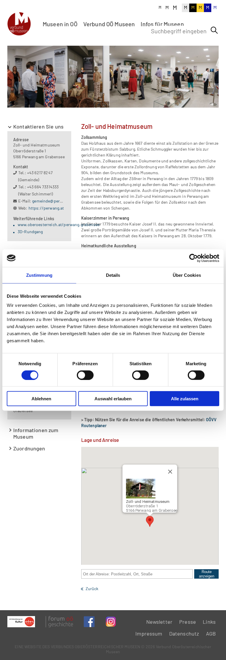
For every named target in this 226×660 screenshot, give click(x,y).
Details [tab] (113, 274)
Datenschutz (184, 633)
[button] (150, 521)
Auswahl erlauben (113, 398)
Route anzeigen (206, 574)
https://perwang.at (46, 207)
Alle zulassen (184, 398)
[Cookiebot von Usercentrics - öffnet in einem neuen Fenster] (193, 258)
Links (209, 621)
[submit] (214, 30)
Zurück (92, 588)
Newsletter (159, 621)
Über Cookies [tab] (187, 274)
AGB (211, 633)
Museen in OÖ (60, 23)
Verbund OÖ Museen (109, 23)
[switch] (85, 375)
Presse (187, 621)
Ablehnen (41, 398)
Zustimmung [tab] (39, 274)
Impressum (148, 633)
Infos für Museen (162, 23)
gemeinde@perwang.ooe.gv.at (59, 200)
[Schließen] (170, 472)
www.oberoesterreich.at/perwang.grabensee (58, 224)
